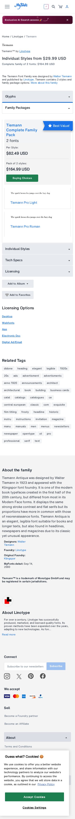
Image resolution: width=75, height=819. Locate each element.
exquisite (59, 404)
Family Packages (17, 107)
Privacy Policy (46, 784)
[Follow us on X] (20, 676)
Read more (9, 634)
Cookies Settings (34, 808)
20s (6, 375)
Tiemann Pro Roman (25, 226)
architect (52, 383)
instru (7, 419)
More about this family (44, 83)
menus (45, 426)
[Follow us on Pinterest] (32, 676)
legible (51, 368)
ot (40, 433)
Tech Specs (14, 260)
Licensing (12, 271)
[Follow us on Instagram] (8, 676)
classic (34, 404)
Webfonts (8, 323)
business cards (59, 390)
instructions (23, 419)
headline (39, 412)
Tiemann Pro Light (23, 202)
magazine (58, 419)
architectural (12, 390)
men (33, 426)
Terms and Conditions (18, 746)
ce (50, 397)
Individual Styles (17, 248)
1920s (63, 368)
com (46, 404)
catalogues (37, 397)
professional (12, 441)
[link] (60, 6)
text (37, 441)
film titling (10, 412)
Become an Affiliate (16, 724)
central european (15, 404)
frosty (25, 412)
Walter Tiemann (62, 76)
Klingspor (9, 558)
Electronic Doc (11, 336)
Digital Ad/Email (12, 342)
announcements (32, 383)
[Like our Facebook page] (44, 676)
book (28, 390)
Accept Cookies (34, 797)
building (41, 390)
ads (15, 375)
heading (22, 368)
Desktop (7, 316)
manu (7, 426)
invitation (41, 419)
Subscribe (56, 666)
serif (27, 441)
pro (49, 433)
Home (5, 36)
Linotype (17, 36)
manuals (21, 426)
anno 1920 (10, 383)
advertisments (53, 375)
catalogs (20, 397)
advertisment (31, 375)
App (4, 329)
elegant (37, 368)
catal (7, 397)
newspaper (11, 433)
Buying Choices (22, 178)
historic (53, 412)
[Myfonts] (21, 8)
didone (8, 368)
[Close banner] (67, 20)
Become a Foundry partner (21, 716)
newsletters (61, 426)
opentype (29, 433)
